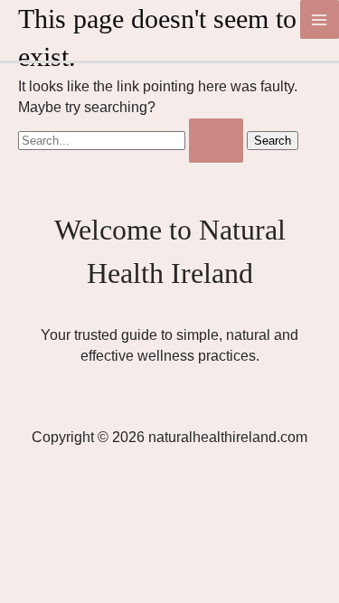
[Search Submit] (216, 140)
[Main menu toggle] (319, 19)
